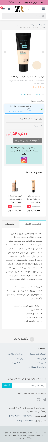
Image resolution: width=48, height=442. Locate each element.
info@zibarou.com (25, 420)
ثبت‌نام (7, 385)
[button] (5, 9)
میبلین (37, 94)
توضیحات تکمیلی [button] (33, 224)
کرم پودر (23, 94)
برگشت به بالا (21, 339)
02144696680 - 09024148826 (20, 416)
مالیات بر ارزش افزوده (37, 367)
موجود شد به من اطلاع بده (26, 140)
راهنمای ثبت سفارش (37, 354)
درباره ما (20, 358)
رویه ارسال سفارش (16, 354)
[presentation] (43, 52)
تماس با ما (41, 363)
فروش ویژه (41, 358)
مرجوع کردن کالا (17, 363)
